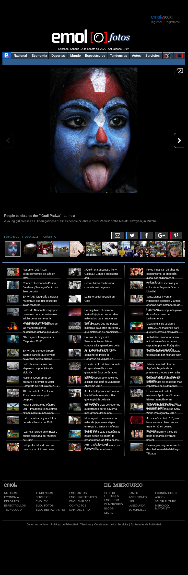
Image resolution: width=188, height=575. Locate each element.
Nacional (20, 55)
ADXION (160, 497)
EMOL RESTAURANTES (50, 509)
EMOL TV (41, 501)
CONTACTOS (77, 505)
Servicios (152, 55)
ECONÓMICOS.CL (166, 493)
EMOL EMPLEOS (79, 501)
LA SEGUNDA (137, 505)
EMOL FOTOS (45, 505)
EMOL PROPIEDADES (83, 497)
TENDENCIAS (44, 493)
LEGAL (108, 512)
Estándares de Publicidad (146, 524)
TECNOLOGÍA (13, 509)
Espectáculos (95, 55)
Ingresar (156, 22)
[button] (179, 73)
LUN (131, 501)
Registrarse (172, 22)
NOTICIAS (10, 493)
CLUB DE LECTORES (111, 494)
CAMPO (133, 493)
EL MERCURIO (113, 504)
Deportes (58, 55)
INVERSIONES (138, 497)
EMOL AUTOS (78, 493)
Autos (136, 55)
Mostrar (94, 7)
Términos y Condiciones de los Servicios (104, 524)
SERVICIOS (43, 497)
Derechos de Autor (37, 524)
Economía (39, 55)
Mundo (75, 55)
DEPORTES (11, 501)
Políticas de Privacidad (64, 524)
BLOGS (109, 508)
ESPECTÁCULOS (15, 505)
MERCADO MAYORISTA (162, 507)
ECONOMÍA (11, 497)
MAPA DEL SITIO (79, 509)
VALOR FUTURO (165, 501)
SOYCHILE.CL (137, 509)
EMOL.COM (111, 500)
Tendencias (118, 55)
